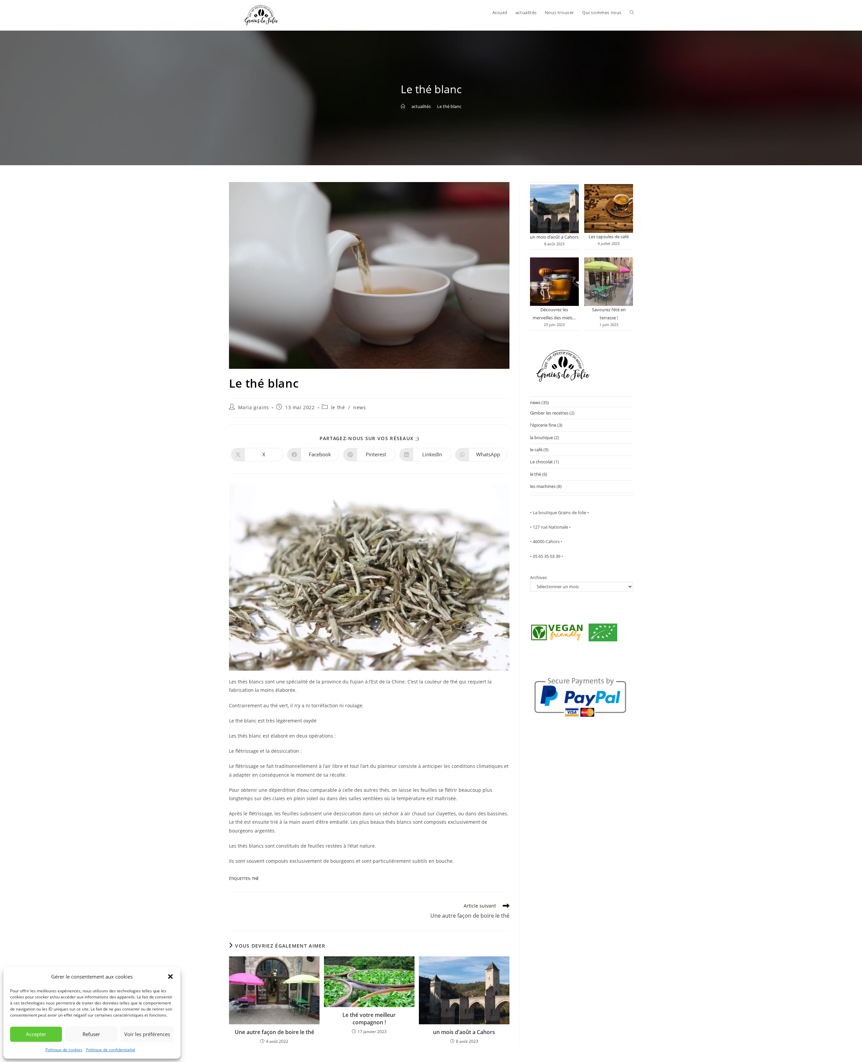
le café (536, 450)
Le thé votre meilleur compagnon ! (369, 1018)
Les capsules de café (609, 237)
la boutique (541, 437)
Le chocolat (541, 462)
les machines (543, 486)
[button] (170, 976)
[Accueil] (403, 106)
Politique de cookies (63, 1050)
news (359, 407)
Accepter (36, 1034)
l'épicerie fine (543, 425)
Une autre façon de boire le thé (274, 1032)
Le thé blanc (449, 106)
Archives (538, 577)
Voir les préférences (147, 1034)
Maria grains (253, 407)
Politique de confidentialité (110, 1050)
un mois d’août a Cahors (464, 1032)
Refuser (91, 1034)
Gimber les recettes (549, 413)
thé (255, 878)
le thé (338, 407)
